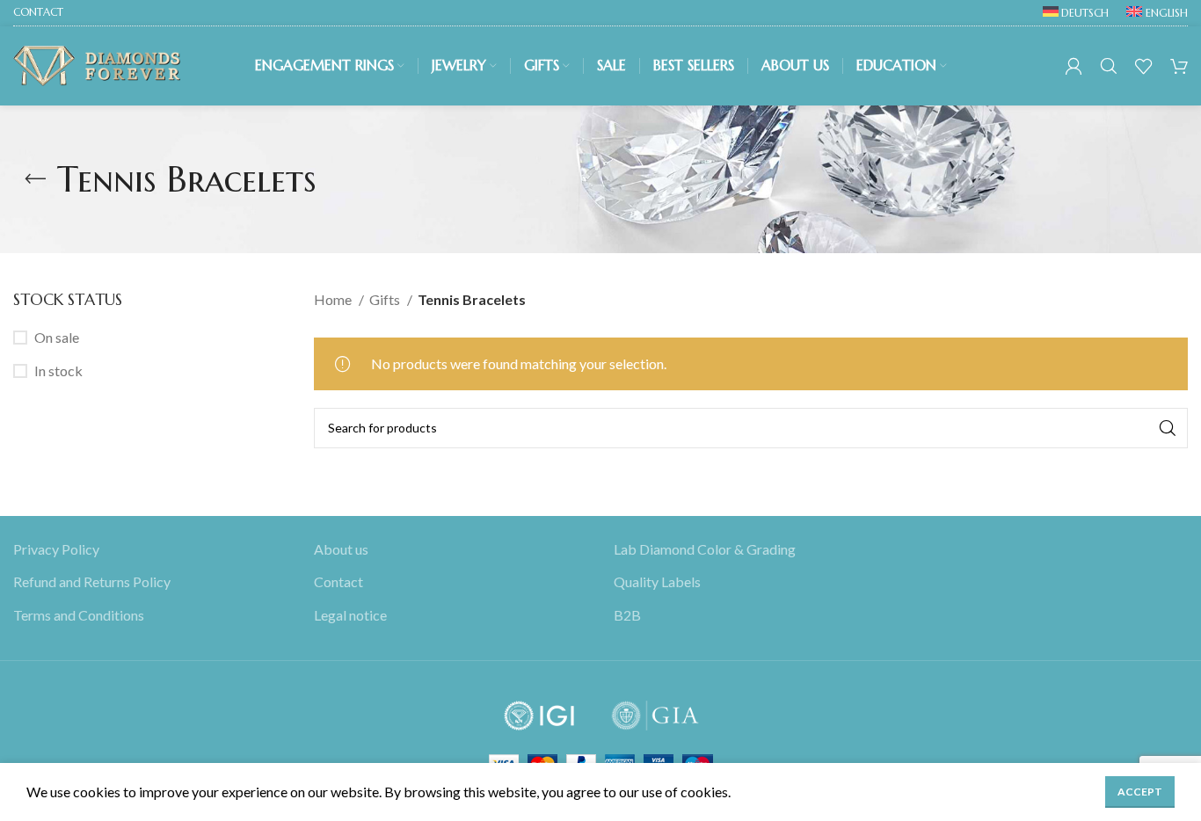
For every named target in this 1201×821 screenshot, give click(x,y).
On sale (56, 337)
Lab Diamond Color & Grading (705, 549)
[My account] (1073, 66)
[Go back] (35, 179)
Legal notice (350, 615)
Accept (1139, 791)
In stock (58, 370)
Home (334, 299)
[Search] (1108, 66)
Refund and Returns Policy (92, 582)
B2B (627, 615)
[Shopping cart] (1179, 66)
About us (341, 549)
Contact (338, 582)
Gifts (386, 299)
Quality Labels (657, 582)
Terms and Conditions (78, 615)
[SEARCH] (1167, 428)
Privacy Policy (56, 549)
